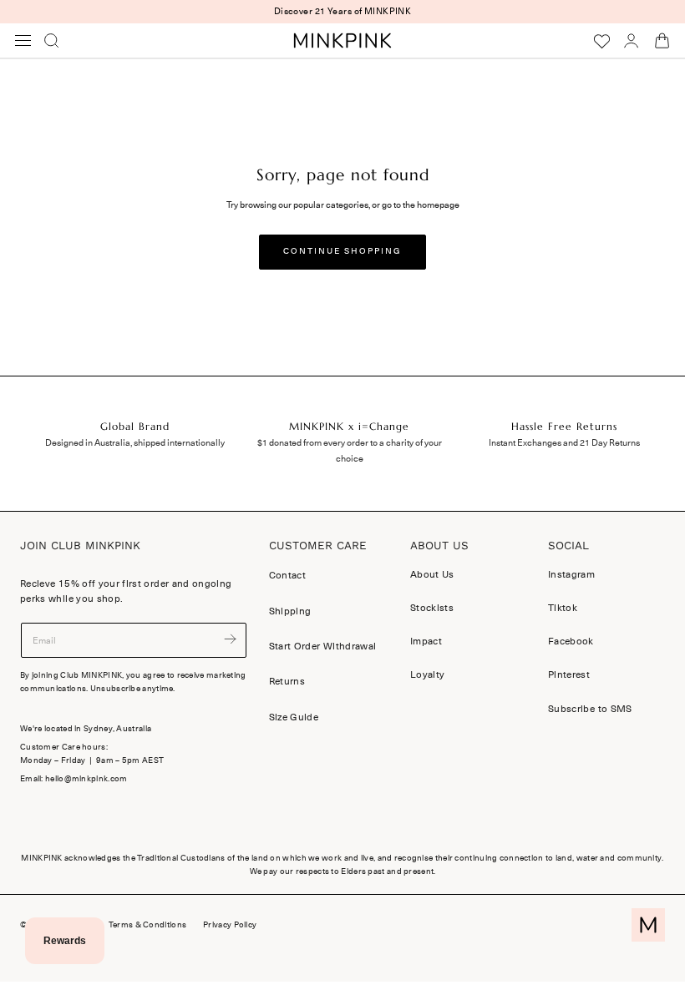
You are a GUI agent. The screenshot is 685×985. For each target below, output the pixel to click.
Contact (287, 575)
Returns (287, 681)
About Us (432, 574)
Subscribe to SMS (590, 708)
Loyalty (427, 675)
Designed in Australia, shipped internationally (135, 443)
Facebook (571, 642)
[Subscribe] (229, 639)
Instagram (571, 574)
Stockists (432, 608)
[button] (23, 41)
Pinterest (569, 675)
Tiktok (562, 608)
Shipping (290, 611)
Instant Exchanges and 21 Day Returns (564, 443)
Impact (426, 642)
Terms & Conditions (147, 925)
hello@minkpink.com (86, 779)
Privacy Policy (229, 925)
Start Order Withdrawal (323, 646)
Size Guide (294, 717)
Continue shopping (342, 251)
